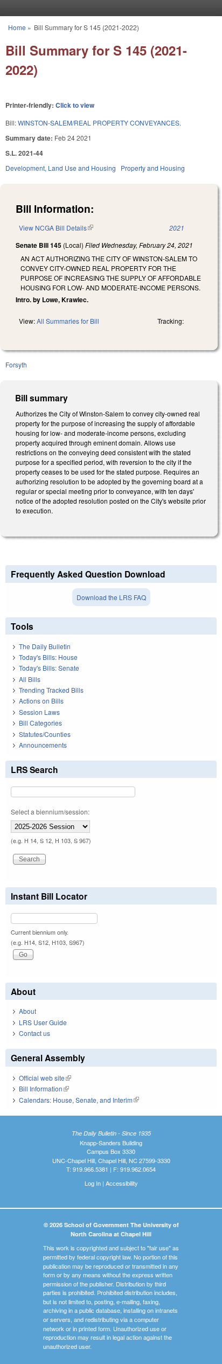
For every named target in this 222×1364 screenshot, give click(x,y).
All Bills (29, 679)
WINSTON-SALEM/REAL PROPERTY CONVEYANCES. (99, 122)
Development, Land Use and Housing (60, 167)
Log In (93, 1183)
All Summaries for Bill (68, 320)
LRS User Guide (43, 1022)
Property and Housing (153, 167)
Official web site (45, 1077)
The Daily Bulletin (45, 646)
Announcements (43, 744)
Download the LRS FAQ (111, 597)
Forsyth (16, 364)
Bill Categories (40, 722)
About (27, 1010)
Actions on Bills (41, 700)
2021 (176, 227)
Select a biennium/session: (50, 811)
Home (17, 27)
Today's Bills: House (48, 657)
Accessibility (122, 1183)
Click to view (75, 105)
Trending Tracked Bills (51, 689)
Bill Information (44, 1088)
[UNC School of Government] (108, 8)
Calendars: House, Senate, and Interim (79, 1099)
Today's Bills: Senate (49, 667)
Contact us (34, 1033)
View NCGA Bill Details (56, 227)
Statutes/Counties (45, 734)
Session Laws (39, 711)
